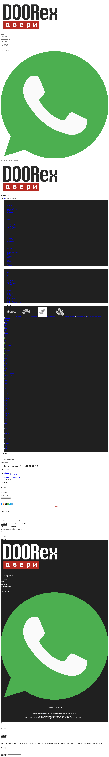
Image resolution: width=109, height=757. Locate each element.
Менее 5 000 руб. (11, 224)
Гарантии (6, 44)
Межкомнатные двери (10, 198)
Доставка (56, 506)
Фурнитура (8, 305)
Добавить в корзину (5, 497)
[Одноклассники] (3, 504)
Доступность (4, 487)
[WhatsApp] (8, 504)
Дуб (8, 237)
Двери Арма (10, 290)
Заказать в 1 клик (15, 497)
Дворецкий (9, 261)
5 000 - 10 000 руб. (11, 226)
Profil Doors (9, 256)
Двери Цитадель (11, 298)
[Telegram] (12, 504)
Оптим (8, 297)
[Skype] (10, 504)
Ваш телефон (4, 538)
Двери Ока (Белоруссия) (13, 252)
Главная (6, 469)
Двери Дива (10, 301)
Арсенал (9, 250)
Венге (8, 235)
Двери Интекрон (11, 292)
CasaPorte (9, 257)
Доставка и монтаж (8, 42)
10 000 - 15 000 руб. (11, 227)
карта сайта (54, 709)
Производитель (4, 482)
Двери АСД (9, 294)
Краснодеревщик (11, 262)
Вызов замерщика (5, 160)
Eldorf (8, 260)
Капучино (9, 238)
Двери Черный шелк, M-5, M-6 (14, 302)
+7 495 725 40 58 (5, 50)
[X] (6, 504)
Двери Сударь (10, 296)
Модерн (9, 219)
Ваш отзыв (3, 520)
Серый (8, 242)
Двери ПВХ (10, 205)
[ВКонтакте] (1, 504)
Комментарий (4, 735)
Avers (5, 472)
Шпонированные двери (13, 209)
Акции (5, 41)
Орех (8, 275)
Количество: (4, 492)
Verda (8, 249)
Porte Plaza (9, 265)
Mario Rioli (9, 248)
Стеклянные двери (11, 208)
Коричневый (10, 239)
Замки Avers (7, 473)
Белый (8, 234)
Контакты (6, 45)
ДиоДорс (9, 264)
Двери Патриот (10, 293)
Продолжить (4, 524)
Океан (8, 253)
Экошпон (9, 210)
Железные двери (9, 266)
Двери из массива (11, 204)
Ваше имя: (3, 514)
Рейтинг (3, 523)
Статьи (5, 579)
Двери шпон (10, 212)
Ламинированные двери (13, 206)
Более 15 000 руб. (11, 228)
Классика (9, 217)
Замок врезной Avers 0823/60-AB (12, 474)
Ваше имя (3, 536)
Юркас (8, 254)
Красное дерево (10, 241)
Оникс (8, 258)
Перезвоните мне (15, 160)
